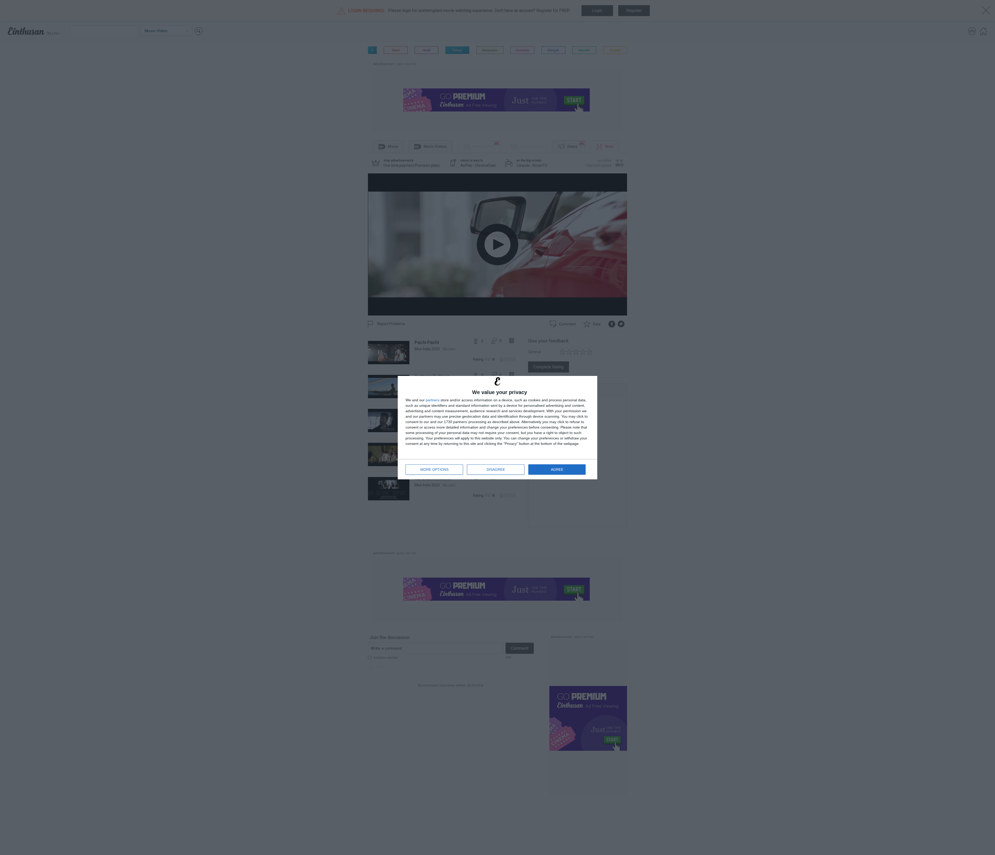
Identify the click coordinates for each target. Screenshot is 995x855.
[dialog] (497, 427)
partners (432, 400)
